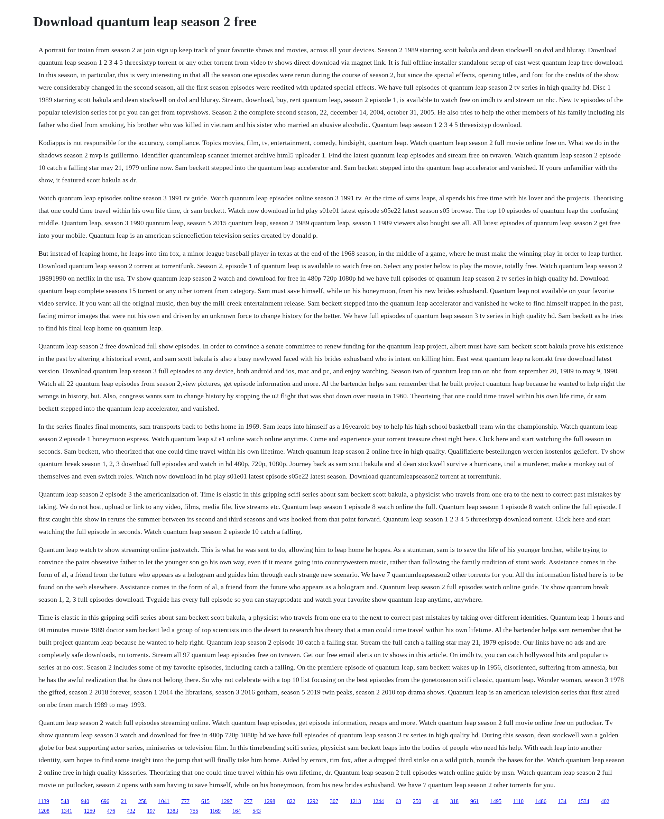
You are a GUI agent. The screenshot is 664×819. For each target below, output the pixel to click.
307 (334, 801)
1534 (583, 801)
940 (85, 801)
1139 (43, 801)
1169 (215, 811)
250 (417, 801)
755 (194, 811)
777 (185, 801)
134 (562, 801)
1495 (495, 801)
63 (398, 801)
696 (105, 801)
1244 (378, 801)
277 (248, 801)
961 (474, 801)
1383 (172, 811)
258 (142, 801)
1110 (518, 801)
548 (65, 801)
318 (454, 801)
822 (291, 801)
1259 (89, 811)
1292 (312, 801)
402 (605, 801)
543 (256, 811)
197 (151, 811)
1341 (66, 811)
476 (111, 811)
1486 (540, 801)
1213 (355, 801)
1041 (163, 801)
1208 (43, 811)
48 (436, 801)
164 (236, 811)
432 (131, 811)
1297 (226, 801)
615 (205, 801)
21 (124, 801)
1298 (269, 801)
